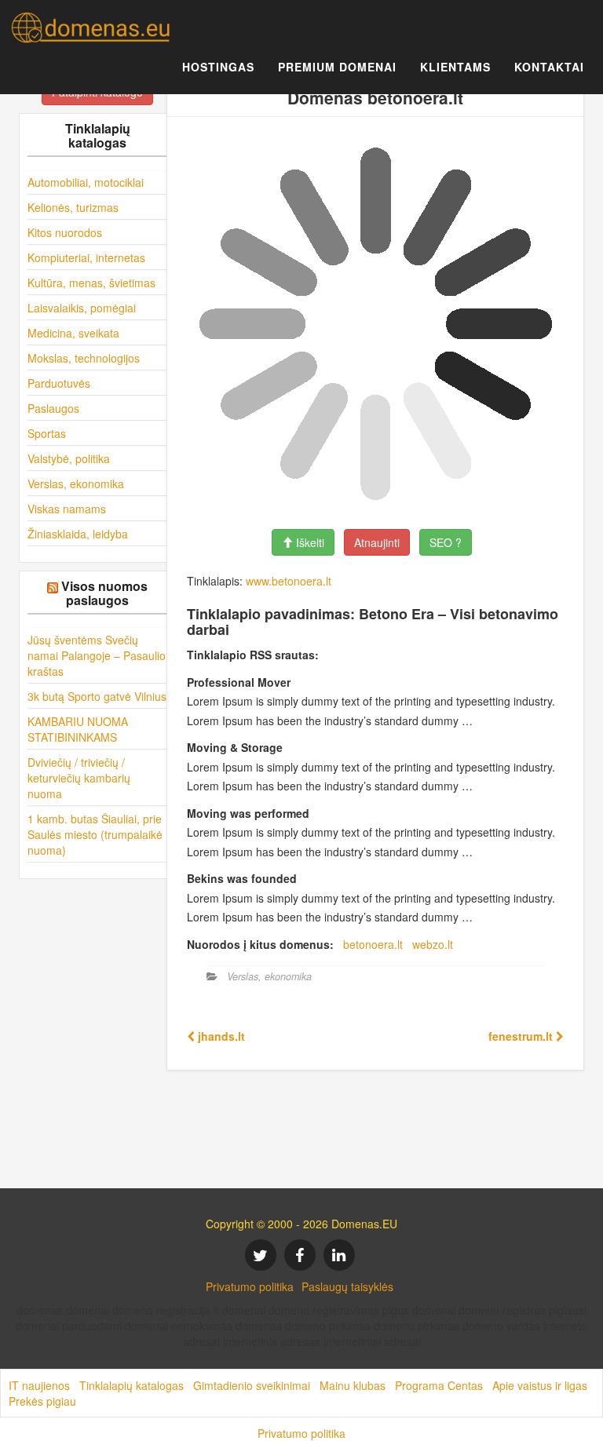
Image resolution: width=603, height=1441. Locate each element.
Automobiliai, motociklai (85, 182)
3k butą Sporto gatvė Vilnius (96, 696)
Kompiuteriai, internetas (86, 257)
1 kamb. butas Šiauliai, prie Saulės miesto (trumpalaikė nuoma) (95, 834)
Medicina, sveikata (73, 333)
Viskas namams (66, 508)
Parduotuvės (58, 383)
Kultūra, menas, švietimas (91, 282)
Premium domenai (337, 67)
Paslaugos (53, 408)
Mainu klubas (353, 1385)
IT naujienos (39, 1385)
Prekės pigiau (42, 1401)
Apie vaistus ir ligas (539, 1385)
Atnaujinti (377, 542)
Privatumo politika (250, 1286)
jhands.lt (220, 1036)
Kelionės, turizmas (73, 207)
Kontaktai (549, 67)
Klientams (455, 67)
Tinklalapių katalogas (131, 1385)
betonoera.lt (373, 944)
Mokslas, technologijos (83, 358)
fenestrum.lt (522, 1036)
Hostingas (218, 67)
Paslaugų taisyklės (347, 1286)
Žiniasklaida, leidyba (77, 534)
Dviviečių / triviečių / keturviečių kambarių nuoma (78, 777)
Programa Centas (439, 1385)
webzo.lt (432, 944)
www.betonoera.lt (288, 581)
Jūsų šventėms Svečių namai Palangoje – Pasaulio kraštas (96, 655)
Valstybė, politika (68, 458)
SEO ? (445, 542)
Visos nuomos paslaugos (104, 593)
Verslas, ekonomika (75, 483)
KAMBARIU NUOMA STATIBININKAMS (77, 729)
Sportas (46, 433)
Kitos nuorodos (64, 232)
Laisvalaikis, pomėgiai (81, 308)
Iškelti (308, 542)
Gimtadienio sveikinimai (251, 1385)
